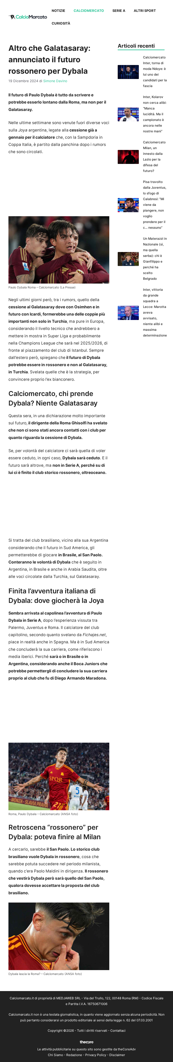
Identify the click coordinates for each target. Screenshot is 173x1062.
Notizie (58, 10)
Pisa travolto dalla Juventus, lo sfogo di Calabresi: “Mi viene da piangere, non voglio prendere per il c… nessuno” (154, 205)
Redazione (74, 1055)
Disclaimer (117, 1055)
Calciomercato (89, 10)
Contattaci (118, 1031)
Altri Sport (145, 10)
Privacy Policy (95, 1055)
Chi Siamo (55, 1055)
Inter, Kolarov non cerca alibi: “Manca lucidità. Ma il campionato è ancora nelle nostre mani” (154, 114)
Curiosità (61, 23)
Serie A (118, 10)
